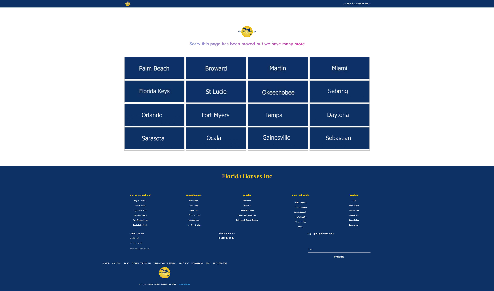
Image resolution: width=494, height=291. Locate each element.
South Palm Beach (140, 225)
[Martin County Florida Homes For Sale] (278, 78)
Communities (300, 222)
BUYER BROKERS (220, 263)
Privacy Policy (184, 284)
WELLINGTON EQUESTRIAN (164, 263)
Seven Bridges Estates (247, 215)
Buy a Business (301, 207)
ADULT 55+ (116, 263)
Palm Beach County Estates (247, 220)
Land (354, 200)
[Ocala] (216, 148)
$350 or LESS (194, 215)
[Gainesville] (278, 148)
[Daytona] (339, 125)
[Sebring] (339, 102)
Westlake (247, 205)
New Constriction (194, 225)
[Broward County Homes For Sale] (216, 78)
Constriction (354, 220)
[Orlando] (154, 125)
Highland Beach (140, 215)
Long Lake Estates (247, 210)
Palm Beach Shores (140, 220)
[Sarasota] (154, 148)
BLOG (300, 226)
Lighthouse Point (140, 210)
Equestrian (194, 210)
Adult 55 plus (194, 220)
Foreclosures (354, 210)
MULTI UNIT (184, 263)
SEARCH (106, 263)
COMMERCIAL (197, 263)
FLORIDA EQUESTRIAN (141, 263)
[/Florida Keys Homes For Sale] (154, 101)
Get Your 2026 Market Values (356, 4)
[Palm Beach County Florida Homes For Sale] (154, 78)
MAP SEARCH (300, 217)
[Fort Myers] (216, 125)
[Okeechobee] (278, 102)
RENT (208, 263)
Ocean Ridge (140, 205)
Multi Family (354, 205)
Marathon (247, 200)
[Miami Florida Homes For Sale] (339, 78)
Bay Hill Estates (140, 200)
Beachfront (194, 205)
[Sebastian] (339, 148)
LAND (126, 263)
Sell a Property (300, 202)
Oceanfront (193, 200)
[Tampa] (278, 125)
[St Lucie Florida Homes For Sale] (216, 102)
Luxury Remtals (300, 212)
